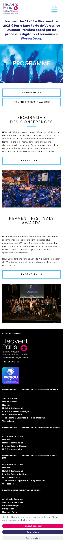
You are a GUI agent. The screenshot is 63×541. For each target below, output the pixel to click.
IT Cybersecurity (11, 477)
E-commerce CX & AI (13, 436)
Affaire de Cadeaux (12, 499)
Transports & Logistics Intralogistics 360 (23, 417)
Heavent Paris (9, 512)
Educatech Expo (10, 505)
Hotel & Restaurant (12, 408)
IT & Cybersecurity (12, 414)
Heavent (6, 404)
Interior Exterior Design (14, 446)
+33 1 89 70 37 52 (11, 361)
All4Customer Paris (12, 502)
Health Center (9, 401)
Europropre (8, 508)
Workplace (8, 421)
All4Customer (9, 398)
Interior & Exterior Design (15, 411)
